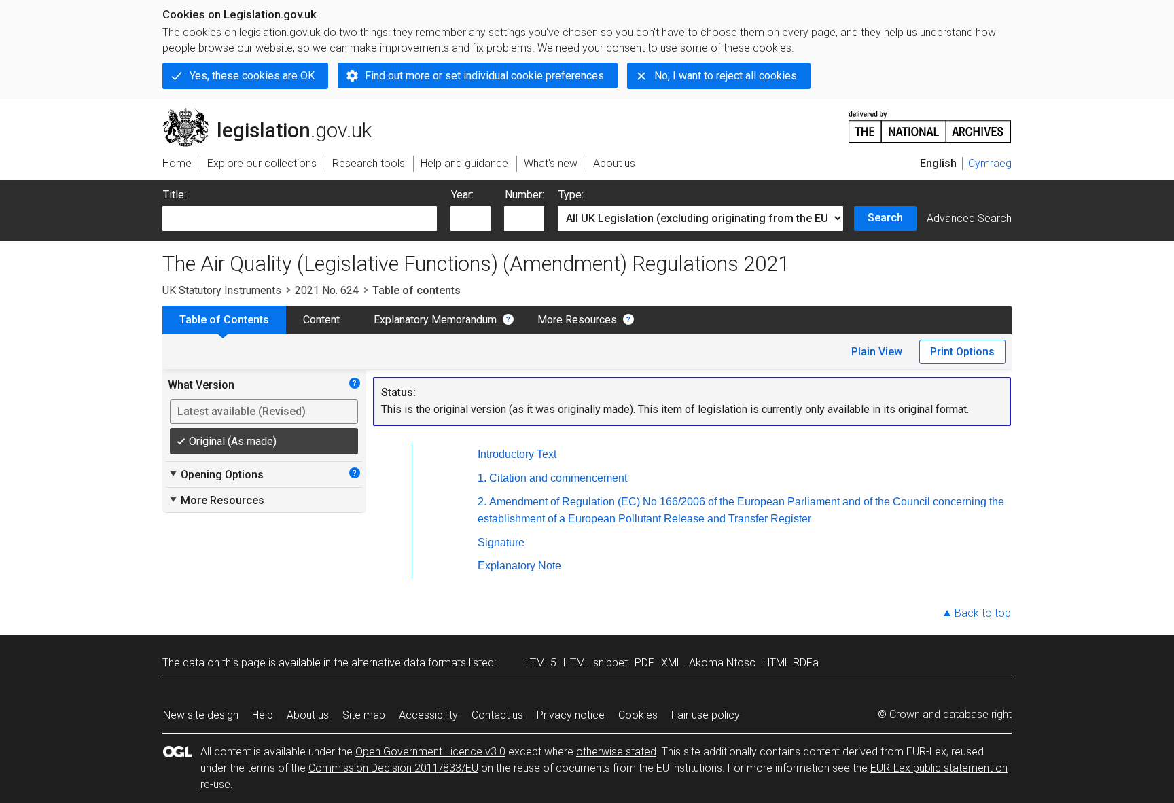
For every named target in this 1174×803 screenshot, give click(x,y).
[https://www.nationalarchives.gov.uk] (930, 121)
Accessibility (428, 715)
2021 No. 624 (327, 290)
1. (482, 478)
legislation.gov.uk (275, 113)
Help (262, 715)
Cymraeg (990, 163)
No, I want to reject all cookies (725, 75)
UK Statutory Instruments (221, 290)
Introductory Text (517, 454)
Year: (462, 194)
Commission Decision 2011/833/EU (393, 768)
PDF (644, 662)
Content (321, 319)
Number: (524, 194)
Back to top (983, 613)
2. (482, 501)
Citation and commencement (558, 478)
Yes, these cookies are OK (252, 75)
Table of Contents (224, 319)
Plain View (876, 351)
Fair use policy (705, 715)
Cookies (638, 715)
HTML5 (539, 662)
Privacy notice (571, 715)
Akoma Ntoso (722, 662)
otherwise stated (616, 751)
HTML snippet (595, 662)
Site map (363, 715)
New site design (200, 715)
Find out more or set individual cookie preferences (484, 75)
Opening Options (216, 474)
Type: (571, 194)
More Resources (577, 319)
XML (671, 662)
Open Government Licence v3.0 (430, 751)
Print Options (962, 351)
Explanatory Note (519, 565)
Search (885, 217)
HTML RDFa (791, 662)
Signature (501, 542)
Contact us (497, 715)
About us (308, 715)
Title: (174, 194)
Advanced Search (969, 218)
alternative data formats (408, 662)
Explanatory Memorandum (435, 319)
